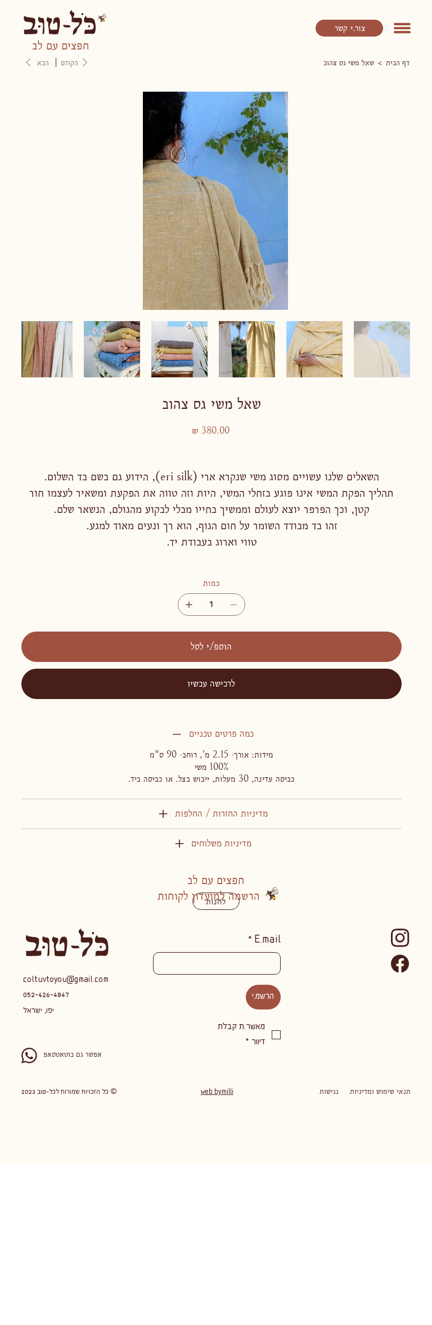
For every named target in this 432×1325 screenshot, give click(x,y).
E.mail (264, 940)
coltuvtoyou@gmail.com (66, 980)
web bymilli (217, 1092)
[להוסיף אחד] (189, 604)
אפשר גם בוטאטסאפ (72, 1054)
